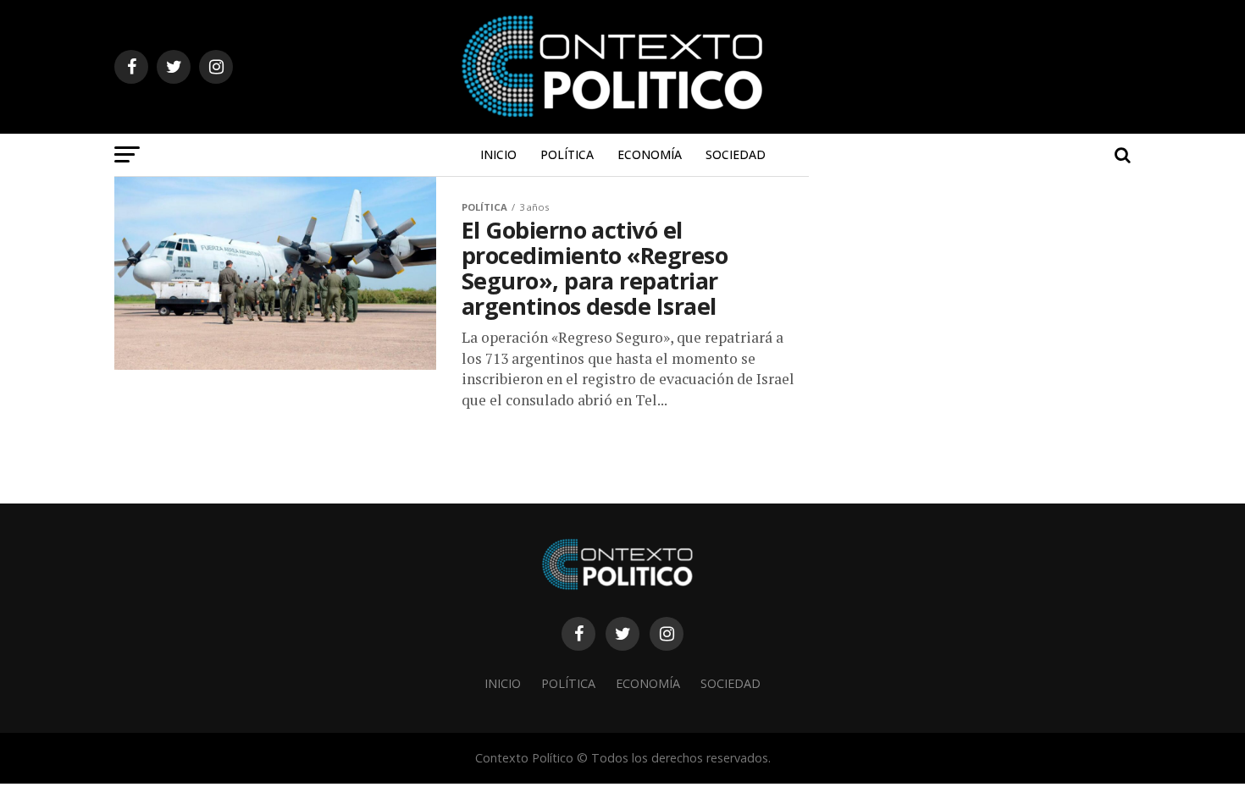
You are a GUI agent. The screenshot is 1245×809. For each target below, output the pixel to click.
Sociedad (736, 154)
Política (567, 154)
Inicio (498, 154)
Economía (649, 154)
